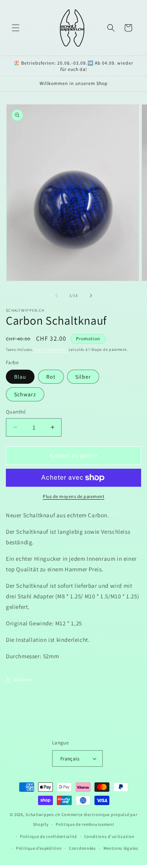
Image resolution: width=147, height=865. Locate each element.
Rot (51, 376)
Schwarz (25, 394)
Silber (83, 376)
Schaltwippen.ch (42, 814)
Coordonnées (82, 848)
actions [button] (23, 679)
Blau (20, 376)
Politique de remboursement (85, 824)
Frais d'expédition (50, 349)
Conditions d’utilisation (109, 836)
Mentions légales (120, 848)
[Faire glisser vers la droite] (91, 295)
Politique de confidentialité (48, 836)
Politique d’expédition (39, 848)
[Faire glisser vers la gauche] (56, 295)
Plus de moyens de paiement (73, 496)
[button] (15, 27)
